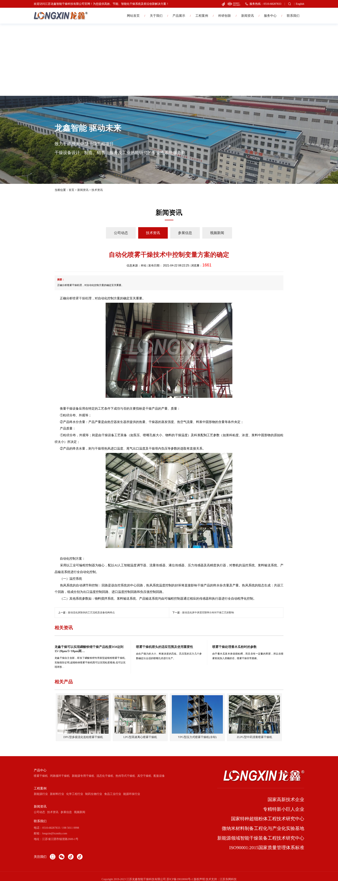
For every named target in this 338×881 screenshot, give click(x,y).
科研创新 (224, 15)
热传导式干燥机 (125, 775)
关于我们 (156, 15)
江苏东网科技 (228, 879)
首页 (71, 189)
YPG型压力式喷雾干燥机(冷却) (197, 737)
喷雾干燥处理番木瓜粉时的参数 (234, 647)
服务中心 (270, 15)
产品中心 (40, 770)
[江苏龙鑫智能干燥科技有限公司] (61, 15)
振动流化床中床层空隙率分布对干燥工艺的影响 (208, 612)
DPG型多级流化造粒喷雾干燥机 (83, 737)
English (300, 3)
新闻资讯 (247, 15)
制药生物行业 (93, 793)
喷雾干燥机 (80, 298)
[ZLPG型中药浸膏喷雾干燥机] (254, 714)
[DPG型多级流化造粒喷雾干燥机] (83, 714)
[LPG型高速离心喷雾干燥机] (140, 714)
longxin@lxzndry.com (54, 833)
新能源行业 (41, 793)
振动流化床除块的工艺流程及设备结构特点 (91, 612)
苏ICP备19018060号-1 (180, 879)
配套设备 (159, 775)
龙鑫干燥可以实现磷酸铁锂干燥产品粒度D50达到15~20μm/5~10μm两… (89, 649)
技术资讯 (97, 189)
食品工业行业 (112, 793)
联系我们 (293, 15)
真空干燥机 (144, 775)
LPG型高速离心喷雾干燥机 (140, 737)
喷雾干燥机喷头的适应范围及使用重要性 (164, 647)
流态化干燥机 (104, 775)
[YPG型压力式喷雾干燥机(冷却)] (197, 714)
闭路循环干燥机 (60, 775)
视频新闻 (217, 233)
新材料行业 (57, 793)
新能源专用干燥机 (83, 775)
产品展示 (179, 15)
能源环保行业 (131, 793)
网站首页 (133, 15)
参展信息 (185, 233)
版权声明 (199, 879)
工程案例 (201, 15)
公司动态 (121, 233)
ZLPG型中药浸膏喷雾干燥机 (254, 737)
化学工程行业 (74, 793)
